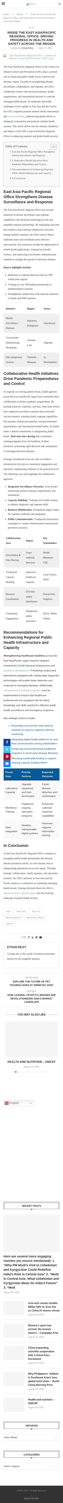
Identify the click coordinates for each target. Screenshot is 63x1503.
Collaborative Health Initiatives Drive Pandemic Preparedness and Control (30, 162)
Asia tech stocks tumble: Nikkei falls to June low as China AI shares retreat (43, 1307)
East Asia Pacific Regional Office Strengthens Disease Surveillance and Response (33, 153)
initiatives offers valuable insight (20, 893)
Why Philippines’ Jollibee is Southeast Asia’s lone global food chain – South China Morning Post (43, 1379)
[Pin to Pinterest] (7, 756)
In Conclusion (19, 178)
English (14, 1103)
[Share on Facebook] (7, 742)
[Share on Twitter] (7, 749)
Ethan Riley (27, 48)
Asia (8, 911)
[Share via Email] (7, 763)
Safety (9, 924)
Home (6, 14)
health (36, 911)
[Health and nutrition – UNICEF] (31, 1039)
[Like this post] (24, 937)
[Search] (59, 4)
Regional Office (35, 918)
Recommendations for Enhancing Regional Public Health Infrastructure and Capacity (32, 171)
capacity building (16, 116)
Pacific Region (13, 918)
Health (20, 14)
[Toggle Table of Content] (52, 147)
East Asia (21, 911)
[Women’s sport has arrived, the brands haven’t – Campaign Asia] (14, 1330)
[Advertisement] (31, 1158)
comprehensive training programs (22, 690)
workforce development (16, 670)
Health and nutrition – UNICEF (32, 1061)
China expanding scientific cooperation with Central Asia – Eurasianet (41, 1353)
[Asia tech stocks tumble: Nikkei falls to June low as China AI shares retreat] (14, 1308)
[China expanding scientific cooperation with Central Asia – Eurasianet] (14, 1353)
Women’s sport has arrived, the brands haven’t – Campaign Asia (43, 1329)
